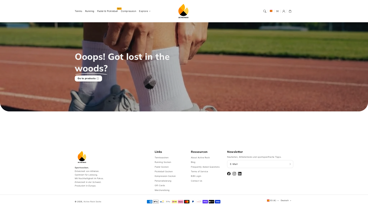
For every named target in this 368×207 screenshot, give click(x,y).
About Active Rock (200, 157)
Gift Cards (160, 185)
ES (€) (273, 200)
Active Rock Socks (92, 201)
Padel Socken (162, 167)
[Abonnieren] (290, 164)
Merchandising (162, 190)
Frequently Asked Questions (205, 167)
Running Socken (163, 162)
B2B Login (196, 176)
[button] (265, 11)
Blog (193, 162)
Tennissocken (161, 157)
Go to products (87, 78)
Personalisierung (163, 181)
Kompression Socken (165, 176)
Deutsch (285, 200)
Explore (143, 11)
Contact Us (196, 181)
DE (277, 11)
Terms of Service (199, 171)
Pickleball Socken (164, 171)
